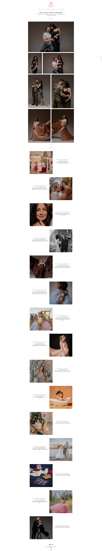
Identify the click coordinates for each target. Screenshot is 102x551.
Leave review (50, 18)
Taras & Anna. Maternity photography (62, 265)
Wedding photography (43, 446)
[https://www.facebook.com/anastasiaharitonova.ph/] (50, 544)
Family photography (59, 159)
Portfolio (53, 9)
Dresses (56, 9)
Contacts (63, 9)
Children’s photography (62, 160)
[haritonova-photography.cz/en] (51, 4)
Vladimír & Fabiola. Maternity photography (62, 474)
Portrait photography (43, 185)
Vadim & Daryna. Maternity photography (62, 526)
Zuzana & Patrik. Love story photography (39, 187)
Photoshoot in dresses (62, 264)
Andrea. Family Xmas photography (62, 422)
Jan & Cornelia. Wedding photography (39, 239)
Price (45, 9)
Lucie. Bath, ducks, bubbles (39, 395)
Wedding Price (48, 9)
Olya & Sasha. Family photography (62, 317)
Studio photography (59, 368)
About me (42, 9)
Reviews (59, 9)
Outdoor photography (35, 185)
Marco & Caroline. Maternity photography (39, 291)
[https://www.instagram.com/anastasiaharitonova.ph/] (52, 544)
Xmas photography (66, 159)
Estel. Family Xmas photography (62, 161)
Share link (51, 144)
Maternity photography (65, 315)
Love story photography (40, 186)
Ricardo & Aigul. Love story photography (62, 213)
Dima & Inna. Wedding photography (39, 447)
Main (38, 9)
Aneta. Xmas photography (62, 369)
